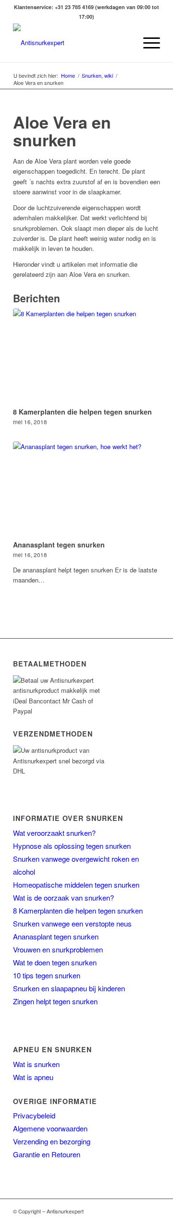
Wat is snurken (36, 1064)
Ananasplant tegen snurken (59, 544)
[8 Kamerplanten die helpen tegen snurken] (86, 356)
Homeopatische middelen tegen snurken (76, 884)
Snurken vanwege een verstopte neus (72, 923)
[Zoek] (124, 43)
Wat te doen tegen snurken (55, 962)
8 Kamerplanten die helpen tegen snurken (82, 411)
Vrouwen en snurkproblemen (58, 949)
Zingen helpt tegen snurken (55, 1001)
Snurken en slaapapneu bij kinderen (69, 988)
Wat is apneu (33, 1077)
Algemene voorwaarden (50, 1128)
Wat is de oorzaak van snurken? (63, 897)
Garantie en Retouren (46, 1154)
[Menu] (147, 43)
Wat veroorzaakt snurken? (54, 833)
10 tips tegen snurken (46, 975)
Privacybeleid (34, 1115)
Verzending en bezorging (51, 1141)
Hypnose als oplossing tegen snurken (72, 846)
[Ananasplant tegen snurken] (86, 488)
